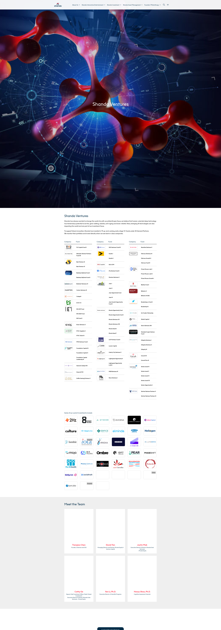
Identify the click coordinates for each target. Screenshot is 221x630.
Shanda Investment (113, 5)
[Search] (164, 5)
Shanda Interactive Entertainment (92, 5)
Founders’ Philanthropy (151, 5)
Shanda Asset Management (132, 5)
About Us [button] (75, 5)
